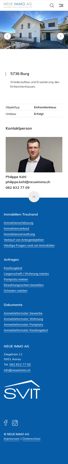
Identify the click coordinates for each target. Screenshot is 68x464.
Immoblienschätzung (18, 223)
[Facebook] (6, 425)
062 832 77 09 (17, 187)
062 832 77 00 (20, 364)
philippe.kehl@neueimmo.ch (28, 182)
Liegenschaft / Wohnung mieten (26, 273)
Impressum (11, 438)
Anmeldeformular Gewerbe (23, 313)
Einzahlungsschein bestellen (24, 285)
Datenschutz (31, 438)
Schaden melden (15, 290)
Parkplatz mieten (16, 279)
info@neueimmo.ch (17, 370)
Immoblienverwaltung (19, 234)
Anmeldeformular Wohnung (23, 319)
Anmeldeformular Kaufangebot (26, 330)
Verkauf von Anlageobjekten (24, 240)
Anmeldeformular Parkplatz (23, 324)
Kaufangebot (13, 268)
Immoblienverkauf (16, 228)
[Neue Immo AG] (18, 5)
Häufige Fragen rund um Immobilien (29, 245)
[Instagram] (15, 425)
